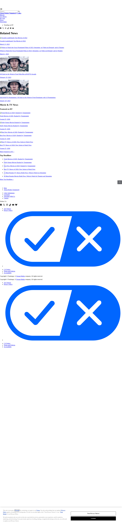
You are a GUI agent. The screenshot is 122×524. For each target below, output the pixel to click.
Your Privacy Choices (11, 268)
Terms (38, 510)
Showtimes (3, 22)
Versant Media (20, 276)
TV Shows (3, 16)
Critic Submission (9, 193)
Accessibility (8, 273)
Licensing (7, 195)
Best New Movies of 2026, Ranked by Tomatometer (19, 166)
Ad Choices (7, 209)
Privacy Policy (8, 210)
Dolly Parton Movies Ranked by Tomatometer (18, 162)
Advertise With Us (9, 196)
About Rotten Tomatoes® (11, 190)
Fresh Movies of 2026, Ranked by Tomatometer (18, 159)
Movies (2, 15)
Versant (17, 510)
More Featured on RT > (7, 152)
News (2, 20)
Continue (93, 518)
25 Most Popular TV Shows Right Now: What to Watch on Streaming (25, 173)
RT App (2, 18)
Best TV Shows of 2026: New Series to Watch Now (19, 169)
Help (5, 188)
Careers (6, 198)
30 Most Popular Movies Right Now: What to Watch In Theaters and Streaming (28, 176)
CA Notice (7, 269)
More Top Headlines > (7, 179)
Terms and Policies (9, 271)
